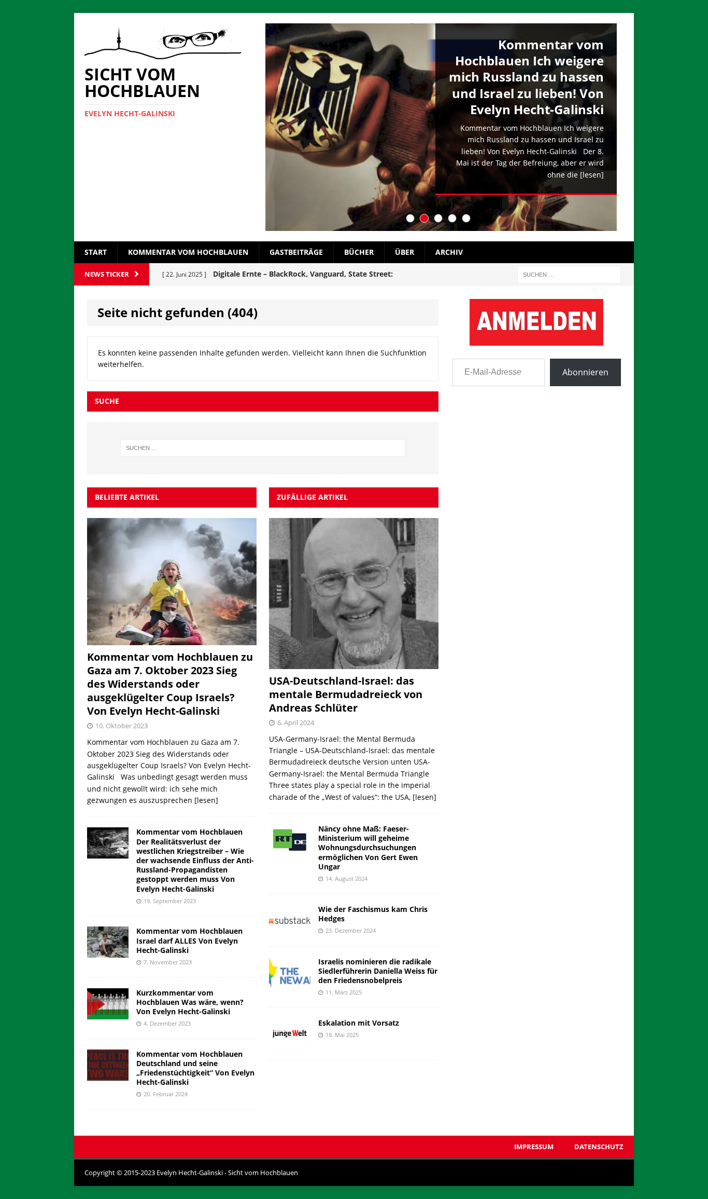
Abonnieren (585, 372)
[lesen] (592, 175)
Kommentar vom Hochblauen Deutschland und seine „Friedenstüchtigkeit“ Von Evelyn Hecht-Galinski (195, 1068)
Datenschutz (599, 1146)
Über (404, 252)
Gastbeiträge (296, 252)
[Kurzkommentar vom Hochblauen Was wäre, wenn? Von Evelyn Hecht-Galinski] (108, 1013)
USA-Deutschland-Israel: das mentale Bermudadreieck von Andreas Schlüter (345, 694)
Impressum (534, 1146)
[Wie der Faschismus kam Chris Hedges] (289, 929)
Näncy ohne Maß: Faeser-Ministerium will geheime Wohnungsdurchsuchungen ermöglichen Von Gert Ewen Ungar (368, 847)
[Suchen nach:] (569, 274)
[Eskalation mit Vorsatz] (289, 1043)
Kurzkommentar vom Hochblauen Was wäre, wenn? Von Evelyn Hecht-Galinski (190, 1002)
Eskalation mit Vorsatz (358, 1023)
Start (95, 252)
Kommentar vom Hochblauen (188, 252)
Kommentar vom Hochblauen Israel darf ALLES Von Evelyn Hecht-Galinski (189, 940)
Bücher (359, 252)
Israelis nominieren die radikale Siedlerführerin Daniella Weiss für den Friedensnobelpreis (377, 971)
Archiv (449, 252)
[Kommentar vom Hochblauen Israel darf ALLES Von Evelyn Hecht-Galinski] (108, 952)
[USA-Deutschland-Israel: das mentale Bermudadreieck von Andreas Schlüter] (353, 663)
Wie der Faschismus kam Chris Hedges (373, 913)
